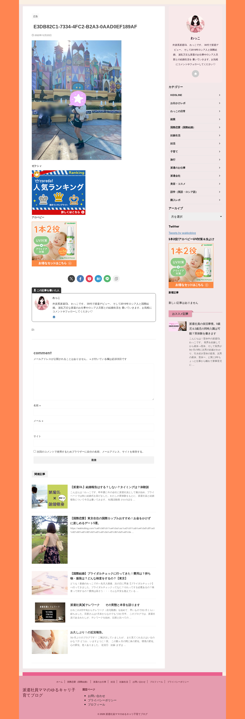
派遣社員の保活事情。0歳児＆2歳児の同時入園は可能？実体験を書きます (204, 328)
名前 (37, 405)
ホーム (59, 681)
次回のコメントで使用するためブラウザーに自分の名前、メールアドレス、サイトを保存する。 (91, 451)
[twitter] (71, 278)
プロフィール (156, 681)
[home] (54, 317)
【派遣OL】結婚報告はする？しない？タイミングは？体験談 (109, 487)
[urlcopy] (116, 278)
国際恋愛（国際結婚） (78, 681)
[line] (107, 278)
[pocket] (89, 278)
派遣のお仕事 (99, 681)
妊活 (113, 681)
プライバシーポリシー (178, 681)
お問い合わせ (139, 681)
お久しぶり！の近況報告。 (87, 632)
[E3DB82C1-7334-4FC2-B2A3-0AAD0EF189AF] (98, 278)
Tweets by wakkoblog (182, 233)
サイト (37, 436)
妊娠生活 (123, 681)
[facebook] (80, 278)
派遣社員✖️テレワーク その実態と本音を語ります (105, 604)
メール (38, 420)
